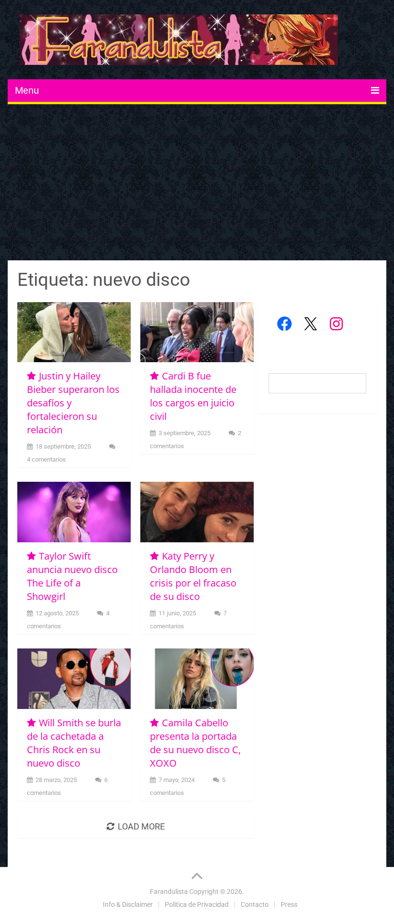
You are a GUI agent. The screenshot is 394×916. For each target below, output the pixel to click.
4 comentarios (46, 459)
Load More (141, 826)
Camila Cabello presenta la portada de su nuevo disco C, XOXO (195, 742)
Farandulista (169, 891)
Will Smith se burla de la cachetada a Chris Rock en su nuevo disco (74, 742)
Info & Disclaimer (128, 904)
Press (289, 904)
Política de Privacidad (197, 904)
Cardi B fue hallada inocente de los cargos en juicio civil (193, 396)
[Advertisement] (197, 183)
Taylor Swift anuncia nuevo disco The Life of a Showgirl (72, 576)
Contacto (255, 904)
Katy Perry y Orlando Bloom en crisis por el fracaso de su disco (193, 576)
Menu (27, 90)
